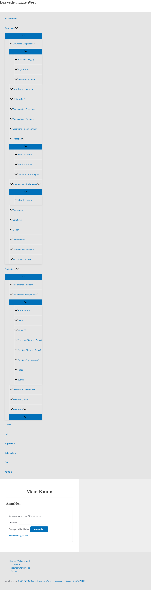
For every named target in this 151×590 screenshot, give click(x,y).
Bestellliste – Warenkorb (24, 389)
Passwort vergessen (27, 79)
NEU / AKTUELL (20, 99)
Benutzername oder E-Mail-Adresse (25, 516)
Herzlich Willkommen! (19, 561)
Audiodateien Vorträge (23, 119)
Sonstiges (17, 219)
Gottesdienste (24, 310)
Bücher (21, 379)
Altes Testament (25, 154)
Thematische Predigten (28, 174)
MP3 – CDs (22, 330)
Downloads (10, 28)
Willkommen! (11, 18)
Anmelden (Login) (26, 59)
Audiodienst (10, 269)
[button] (16, 28)
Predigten (17, 138)
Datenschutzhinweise (20, 567)
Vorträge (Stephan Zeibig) (29, 350)
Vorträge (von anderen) (28, 360)
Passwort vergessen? (18, 535)
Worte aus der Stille (22, 259)
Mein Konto (18, 409)
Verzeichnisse (19, 239)
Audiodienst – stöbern (23, 284)
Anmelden (39, 529)
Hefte (20, 369)
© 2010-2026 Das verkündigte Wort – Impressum (40, 581)
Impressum (10, 443)
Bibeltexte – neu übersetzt (25, 128)
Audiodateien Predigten (24, 109)
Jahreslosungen (25, 200)
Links (7, 434)
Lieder (16, 229)
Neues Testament (26, 164)
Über (7, 462)
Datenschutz (10, 453)
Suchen (8, 424)
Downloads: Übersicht (23, 89)
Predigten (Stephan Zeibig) (30, 340)
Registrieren (23, 69)
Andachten (18, 210)
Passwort (13, 522)
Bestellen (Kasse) (20, 399)
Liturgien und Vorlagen (23, 249)
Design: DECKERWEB (75, 581)
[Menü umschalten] (23, 35)
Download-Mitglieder (22, 43)
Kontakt (8, 471)
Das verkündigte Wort (18, 2)
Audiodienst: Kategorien (24, 294)
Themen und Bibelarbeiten (25, 184)
